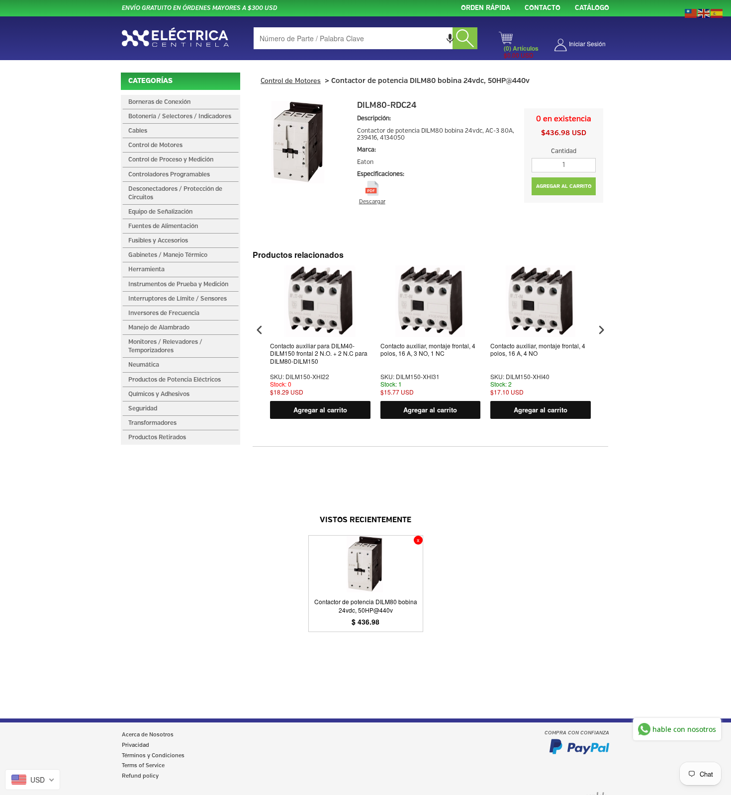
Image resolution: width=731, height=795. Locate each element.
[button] (450, 38)
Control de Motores (291, 81)
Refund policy (140, 776)
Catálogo (592, 8)
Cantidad (563, 151)
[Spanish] (717, 12)
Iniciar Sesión (587, 43)
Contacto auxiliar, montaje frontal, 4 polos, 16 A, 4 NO (537, 350)
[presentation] (260, 330)
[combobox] (365, 38)
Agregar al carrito (320, 409)
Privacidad (135, 745)
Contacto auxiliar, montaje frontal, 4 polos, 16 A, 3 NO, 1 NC (427, 350)
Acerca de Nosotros (148, 735)
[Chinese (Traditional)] (691, 12)
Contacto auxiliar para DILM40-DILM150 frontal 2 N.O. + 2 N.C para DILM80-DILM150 (318, 353)
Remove (418, 540)
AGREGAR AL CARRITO (564, 186)
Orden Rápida (485, 8)
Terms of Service (143, 766)
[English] (704, 12)
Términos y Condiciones (153, 756)
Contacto (542, 8)
